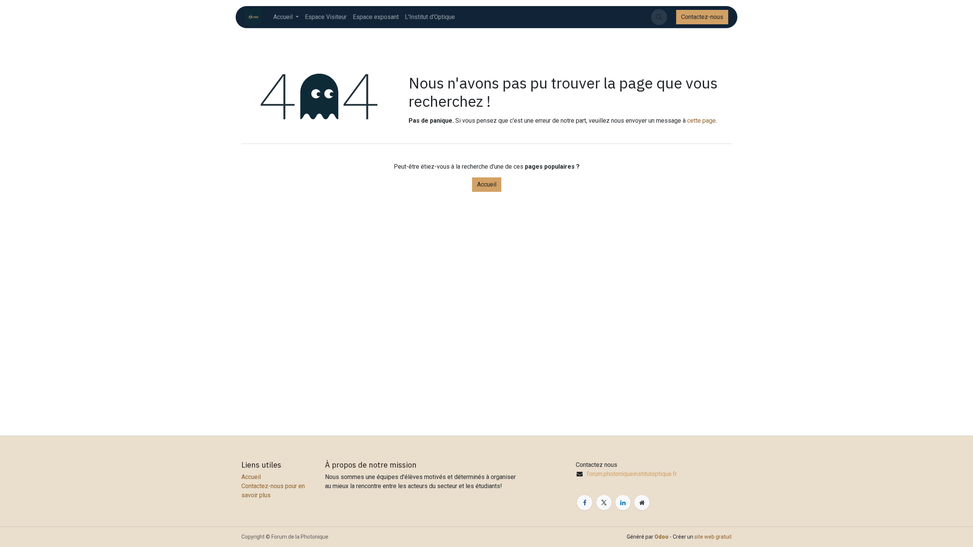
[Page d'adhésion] (642, 502)
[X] (604, 502)
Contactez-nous (702, 17)
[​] (672, 17)
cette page (701, 120)
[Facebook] (584, 502)
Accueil (486, 184)
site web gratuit (713, 537)
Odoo (662, 537)
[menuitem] (286, 17)
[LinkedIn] (623, 502)
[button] (659, 17)
